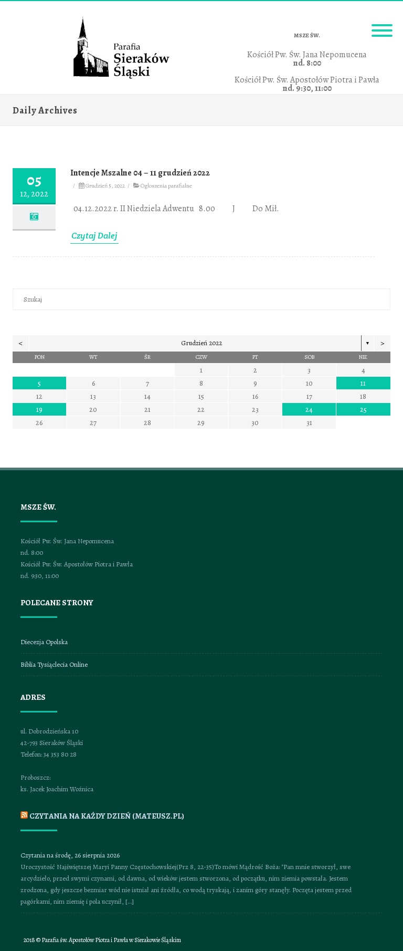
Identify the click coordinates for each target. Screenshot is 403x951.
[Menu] (382, 24)
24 (309, 410)
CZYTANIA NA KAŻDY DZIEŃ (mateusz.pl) (106, 816)
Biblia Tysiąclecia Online (54, 664)
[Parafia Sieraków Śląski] (121, 77)
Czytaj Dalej (94, 235)
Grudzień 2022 (201, 342)
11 (363, 383)
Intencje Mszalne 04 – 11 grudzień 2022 (140, 173)
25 (363, 410)
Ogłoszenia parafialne (166, 185)
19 (39, 410)
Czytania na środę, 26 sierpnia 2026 (70, 855)
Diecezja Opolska (44, 641)
